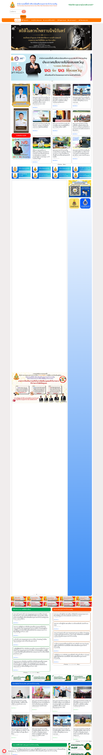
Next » (64, 164)
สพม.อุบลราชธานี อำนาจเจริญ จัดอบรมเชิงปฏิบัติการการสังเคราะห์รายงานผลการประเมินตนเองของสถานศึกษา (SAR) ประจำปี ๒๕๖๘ (81, 152)
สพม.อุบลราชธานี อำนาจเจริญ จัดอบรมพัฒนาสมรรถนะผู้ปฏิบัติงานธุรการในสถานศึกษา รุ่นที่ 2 (61, 125)
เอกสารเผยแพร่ (72, 20)
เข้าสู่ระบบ (23, 16)
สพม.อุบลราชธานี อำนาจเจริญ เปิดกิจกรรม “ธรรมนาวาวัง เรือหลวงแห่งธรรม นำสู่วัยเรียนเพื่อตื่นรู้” (41, 125)
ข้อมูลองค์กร (26, 20)
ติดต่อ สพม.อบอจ (84, 20)
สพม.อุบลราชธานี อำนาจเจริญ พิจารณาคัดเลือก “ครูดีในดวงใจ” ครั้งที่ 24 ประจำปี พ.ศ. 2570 (19, 702)
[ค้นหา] (24, 11)
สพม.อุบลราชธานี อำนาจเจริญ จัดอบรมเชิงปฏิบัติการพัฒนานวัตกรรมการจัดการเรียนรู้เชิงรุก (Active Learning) (81, 99)
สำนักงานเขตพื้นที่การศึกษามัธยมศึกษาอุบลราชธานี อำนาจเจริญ (37, 4)
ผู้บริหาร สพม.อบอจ (37, 20)
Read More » (35, 107)
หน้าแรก (18, 20)
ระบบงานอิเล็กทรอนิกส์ (50, 20)
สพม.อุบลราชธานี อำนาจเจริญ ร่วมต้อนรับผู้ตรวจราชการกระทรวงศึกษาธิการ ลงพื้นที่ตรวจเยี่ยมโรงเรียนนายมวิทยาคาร (61, 99)
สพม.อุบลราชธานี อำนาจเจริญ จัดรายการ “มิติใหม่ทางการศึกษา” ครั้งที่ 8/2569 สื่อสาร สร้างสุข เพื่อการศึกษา (20, 731)
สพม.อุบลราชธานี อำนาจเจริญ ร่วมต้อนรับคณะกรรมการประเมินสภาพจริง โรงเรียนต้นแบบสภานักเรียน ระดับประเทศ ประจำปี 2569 (41, 703)
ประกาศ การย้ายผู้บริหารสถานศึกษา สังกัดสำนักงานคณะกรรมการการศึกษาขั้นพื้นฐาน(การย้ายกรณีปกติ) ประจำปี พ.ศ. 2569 (71, 614)
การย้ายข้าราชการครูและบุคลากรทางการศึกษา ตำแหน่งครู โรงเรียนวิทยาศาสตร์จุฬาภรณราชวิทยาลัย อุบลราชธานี (30, 640)
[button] (13, 38)
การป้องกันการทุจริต (21, 135)
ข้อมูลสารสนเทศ (62, 20)
